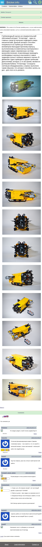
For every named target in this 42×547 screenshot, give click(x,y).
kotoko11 (4, 510)
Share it (2, 407)
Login (1, 536)
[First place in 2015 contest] (1, 450)
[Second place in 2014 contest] (1, 478)
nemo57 (3, 456)
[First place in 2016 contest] (2, 450)
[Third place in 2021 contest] (8, 450)
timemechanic (5, 485)
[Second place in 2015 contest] (4, 478)
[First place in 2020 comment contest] (6, 450)
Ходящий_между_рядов (8, 473)
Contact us (35, 544)
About (6, 544)
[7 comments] (5, 416)
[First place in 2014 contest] (2, 478)
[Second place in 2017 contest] (6, 478)
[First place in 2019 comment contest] (3, 450)
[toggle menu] (2, 2)
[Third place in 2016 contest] (5, 478)
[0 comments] (7, 416)
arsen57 (3, 524)
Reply (35, 433)
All (2, 416)
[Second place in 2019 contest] (4, 450)
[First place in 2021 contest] (7, 450)
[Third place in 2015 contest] (2, 478)
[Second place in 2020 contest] (5, 450)
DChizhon (4, 427)
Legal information (19, 544)
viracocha (4, 437)
